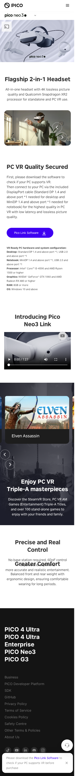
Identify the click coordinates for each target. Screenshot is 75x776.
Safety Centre (15, 724)
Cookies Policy (16, 717)
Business (11, 677)
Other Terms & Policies (22, 730)
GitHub (10, 697)
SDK (8, 690)
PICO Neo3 (20, 651)
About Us (12, 737)
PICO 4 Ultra (22, 629)
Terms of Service (18, 710)
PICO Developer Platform (24, 684)
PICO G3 (17, 659)
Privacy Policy (16, 704)
